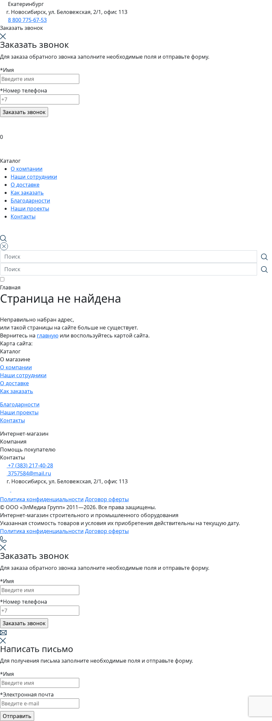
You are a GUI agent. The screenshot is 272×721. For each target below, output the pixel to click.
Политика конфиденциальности (42, 499)
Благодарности (19, 404)
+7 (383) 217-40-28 (30, 465)
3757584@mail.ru (29, 473)
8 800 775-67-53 (27, 20)
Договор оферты (107, 499)
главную (47, 335)
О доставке (14, 383)
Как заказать (16, 391)
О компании (16, 367)
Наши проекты (19, 412)
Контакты (12, 420)
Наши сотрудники (23, 375)
